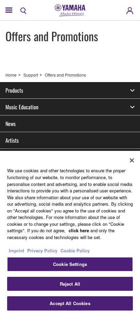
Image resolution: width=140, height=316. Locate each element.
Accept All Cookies (70, 303)
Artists (12, 140)
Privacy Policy (42, 250)
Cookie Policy (75, 250)
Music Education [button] (21, 107)
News (10, 124)
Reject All (70, 284)
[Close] (131, 160)
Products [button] (14, 90)
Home (11, 75)
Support (30, 75)
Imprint (16, 250)
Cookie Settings (70, 264)
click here (79, 230)
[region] (70, 233)
